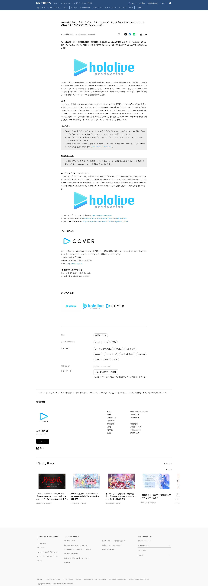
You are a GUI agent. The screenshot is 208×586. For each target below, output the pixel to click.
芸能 (114, 342)
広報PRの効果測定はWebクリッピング (76, 558)
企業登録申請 (152, 3)
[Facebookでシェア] (130, 34)
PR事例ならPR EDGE (108, 549)
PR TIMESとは (41, 543)
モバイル (57, 7)
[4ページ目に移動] (170, 469)
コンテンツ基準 (68, 579)
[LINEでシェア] (134, 34)
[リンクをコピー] (145, 34)
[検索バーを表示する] (170, 3)
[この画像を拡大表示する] (71, 306)
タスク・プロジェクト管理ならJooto (114, 541)
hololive (98, 354)
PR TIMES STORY (69, 541)
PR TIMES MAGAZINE (71, 554)
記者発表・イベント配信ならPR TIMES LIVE (78, 549)
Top (37, 7)
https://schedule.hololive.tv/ (101, 147)
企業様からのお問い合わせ (117, 579)
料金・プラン (41, 548)
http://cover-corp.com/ (102, 366)
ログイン (163, 3)
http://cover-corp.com (75, 263)
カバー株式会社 (127, 354)
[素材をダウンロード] (141, 34)
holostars (141, 354)
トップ (40, 393)
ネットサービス (101, 342)
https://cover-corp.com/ (139, 411)
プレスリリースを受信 (136, 3)
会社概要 (39, 579)
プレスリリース (51, 393)
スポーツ (139, 7)
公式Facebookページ (144, 541)
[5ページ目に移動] (171, 469)
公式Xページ (142, 551)
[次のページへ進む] (178, 481)
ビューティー (85, 7)
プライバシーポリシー (52, 579)
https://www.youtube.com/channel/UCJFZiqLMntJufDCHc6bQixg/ (104, 218)
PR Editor (67, 562)
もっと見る (168, 463)
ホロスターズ (111, 354)
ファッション (97, 7)
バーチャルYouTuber (103, 349)
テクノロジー (47, 7)
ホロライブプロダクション (106, 359)
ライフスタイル (111, 7)
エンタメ (74, 7)
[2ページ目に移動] (167, 469)
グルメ (130, 7)
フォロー (42, 441)
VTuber (119, 349)
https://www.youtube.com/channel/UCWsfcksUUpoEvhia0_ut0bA (105, 222)
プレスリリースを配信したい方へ (47, 556)
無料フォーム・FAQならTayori (112, 545)
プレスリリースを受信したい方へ (47, 552)
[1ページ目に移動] (166, 469)
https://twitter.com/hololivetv (102, 215)
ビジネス (122, 7)
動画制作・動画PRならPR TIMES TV (75, 545)
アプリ (65, 7)
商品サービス (100, 335)
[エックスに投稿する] (125, 34)
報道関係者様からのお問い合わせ (95, 579)
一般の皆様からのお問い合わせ (139, 579)
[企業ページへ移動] (43, 418)
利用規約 (78, 579)
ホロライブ (130, 349)
